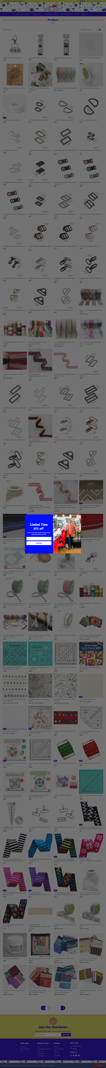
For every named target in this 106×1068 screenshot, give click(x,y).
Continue (39, 543)
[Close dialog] (79, 516)
